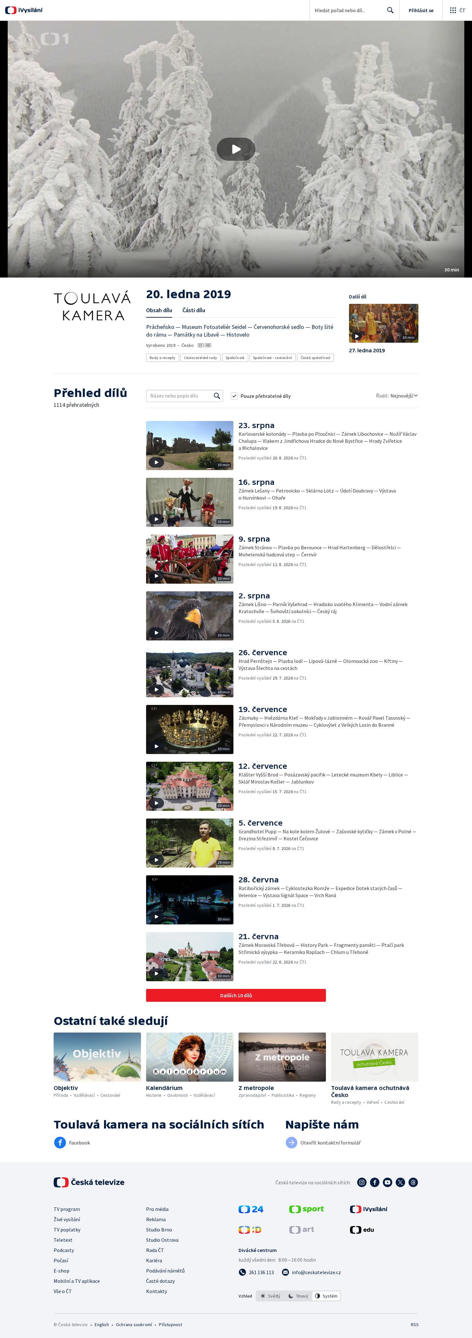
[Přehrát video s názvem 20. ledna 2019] (236, 149)
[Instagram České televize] (362, 1182)
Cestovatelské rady (200, 357)
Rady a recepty (163, 357)
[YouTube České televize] (387, 1182)
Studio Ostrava (162, 1240)
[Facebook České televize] (375, 1182)
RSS (415, 1324)
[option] (270, 1295)
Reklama (156, 1219)
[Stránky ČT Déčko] (250, 1232)
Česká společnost (315, 357)
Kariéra (154, 1260)
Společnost (235, 357)
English (102, 1324)
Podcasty (64, 1250)
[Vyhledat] (217, 396)
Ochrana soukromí (134, 1324)
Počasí (61, 1260)
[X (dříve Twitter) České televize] (400, 1182)
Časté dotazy (160, 1281)
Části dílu (193, 310)
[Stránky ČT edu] (362, 1232)
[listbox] (298, 1296)
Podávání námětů (165, 1270)
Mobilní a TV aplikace (77, 1281)
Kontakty (156, 1291)
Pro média (157, 1209)
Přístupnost (170, 1324)
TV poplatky (67, 1229)
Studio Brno (159, 1229)
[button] (236, 149)
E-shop (61, 1270)
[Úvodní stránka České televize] (90, 1182)
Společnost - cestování (272, 357)
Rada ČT (155, 1250)
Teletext (63, 1240)
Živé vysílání (67, 1219)
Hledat (390, 10)
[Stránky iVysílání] (369, 1211)
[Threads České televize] (413, 1182)
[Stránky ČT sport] (306, 1211)
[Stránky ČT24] (251, 1211)
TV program (67, 1209)
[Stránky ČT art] (301, 1232)
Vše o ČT (63, 1291)
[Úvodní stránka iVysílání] (29, 10)
